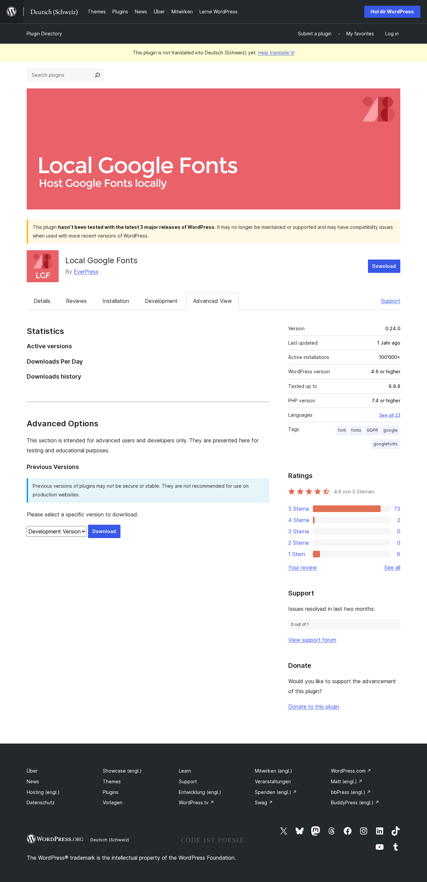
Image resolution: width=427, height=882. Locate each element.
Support (390, 301)
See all (392, 567)
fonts (356, 430)
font (342, 430)
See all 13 (389, 415)
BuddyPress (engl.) (355, 802)
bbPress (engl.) (351, 792)
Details (42, 301)
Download (384, 266)
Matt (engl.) (347, 781)
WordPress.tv (196, 802)
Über (32, 771)
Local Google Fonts (101, 260)
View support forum (312, 639)
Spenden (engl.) (276, 792)
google (390, 430)
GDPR (372, 430)
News (33, 781)
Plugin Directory (44, 33)
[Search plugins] (97, 75)
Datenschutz (41, 802)
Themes (112, 781)
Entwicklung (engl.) (200, 792)
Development (161, 301)
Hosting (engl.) (43, 792)
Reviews (76, 301)
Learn (185, 771)
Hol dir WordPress (392, 11)
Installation (115, 301)
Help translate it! (276, 52)
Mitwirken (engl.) (273, 771)
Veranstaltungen (273, 781)
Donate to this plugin (313, 706)
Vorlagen (112, 802)
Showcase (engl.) (122, 771)
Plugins (110, 792)
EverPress (86, 271)
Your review (302, 567)
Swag (264, 802)
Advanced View (212, 301)
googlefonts (385, 443)
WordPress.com (351, 771)
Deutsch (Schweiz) (109, 839)
